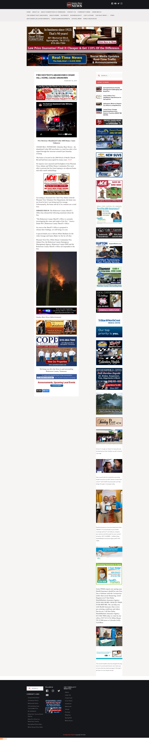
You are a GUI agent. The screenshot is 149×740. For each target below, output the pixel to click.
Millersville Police (33, 707)
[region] (109, 126)
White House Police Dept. (35, 731)
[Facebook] (112, 3)
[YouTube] (47, 698)
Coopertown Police (33, 701)
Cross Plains (68, 704)
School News (77, 18)
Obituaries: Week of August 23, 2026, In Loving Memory (112, 108)
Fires (112, 15)
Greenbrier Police (33, 704)
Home (29, 12)
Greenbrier (68, 707)
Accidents (65, 15)
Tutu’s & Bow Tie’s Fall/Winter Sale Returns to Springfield (112, 101)
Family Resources (90, 18)
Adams (67, 696)
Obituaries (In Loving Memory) (38, 18)
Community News (84, 12)
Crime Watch (96, 12)
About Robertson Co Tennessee (53, 12)
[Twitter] (118, 3)
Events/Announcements (61, 18)
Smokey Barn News (68, 738)
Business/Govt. (76, 15)
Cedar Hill (68, 699)
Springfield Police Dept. (35, 728)
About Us (35, 12)
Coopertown (68, 701)
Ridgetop (68, 718)
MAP (70, 163)
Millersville (68, 710)
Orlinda (67, 713)
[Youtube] (115, 3)
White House (69, 724)
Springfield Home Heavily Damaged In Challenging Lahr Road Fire (112, 93)
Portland (67, 716)
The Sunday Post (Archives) (37, 15)
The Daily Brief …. (102, 15)
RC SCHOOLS (32, 715)
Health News (54, 15)
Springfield (68, 721)
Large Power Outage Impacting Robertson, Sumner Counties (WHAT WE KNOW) (112, 116)
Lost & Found (89, 15)
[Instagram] (121, 3)
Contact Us (71, 12)
